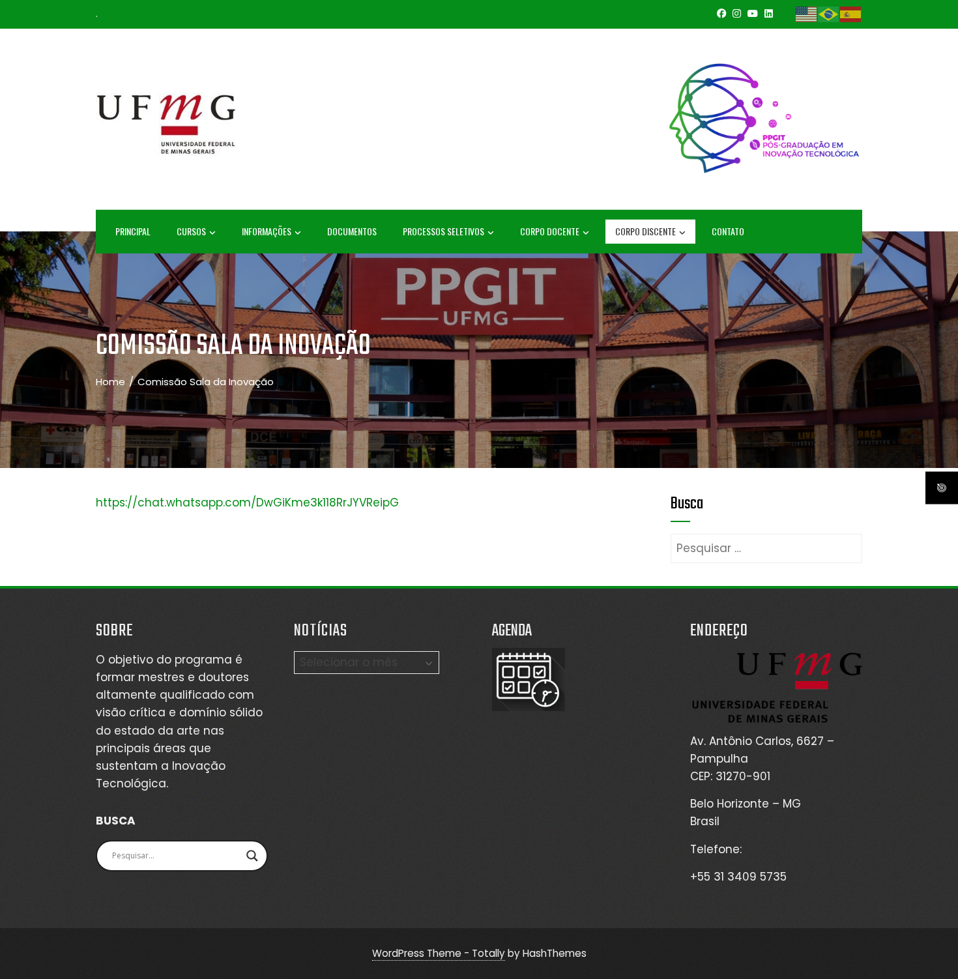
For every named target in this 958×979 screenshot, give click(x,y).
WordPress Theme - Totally (438, 953)
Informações (266, 231)
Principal (133, 231)
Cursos (191, 231)
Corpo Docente (549, 231)
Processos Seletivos (443, 231)
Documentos (352, 231)
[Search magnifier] (252, 856)
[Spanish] (851, 13)
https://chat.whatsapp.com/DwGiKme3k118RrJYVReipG (247, 502)
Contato (728, 231)
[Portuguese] (829, 13)
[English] (807, 13)
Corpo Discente (645, 231)
